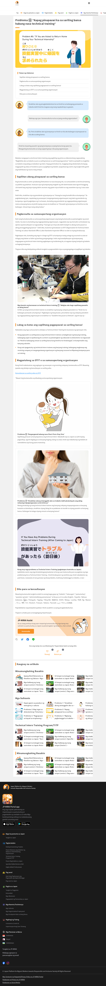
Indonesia (9, 935)
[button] (47, 652)
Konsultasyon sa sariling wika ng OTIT (28, 373)
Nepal (8, 939)
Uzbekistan (10, 943)
